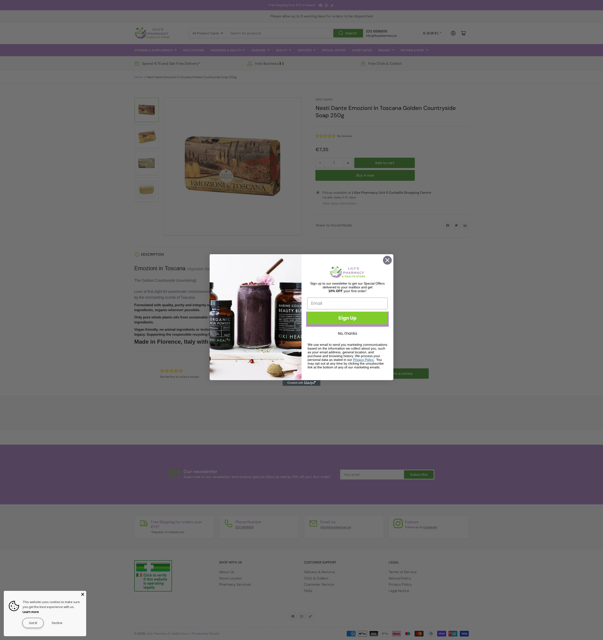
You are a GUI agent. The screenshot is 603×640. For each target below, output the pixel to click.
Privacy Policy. (363, 360)
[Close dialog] (387, 260)
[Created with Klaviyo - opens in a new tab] (301, 383)
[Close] (82, 594)
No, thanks (347, 333)
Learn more (31, 612)
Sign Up (347, 318)
